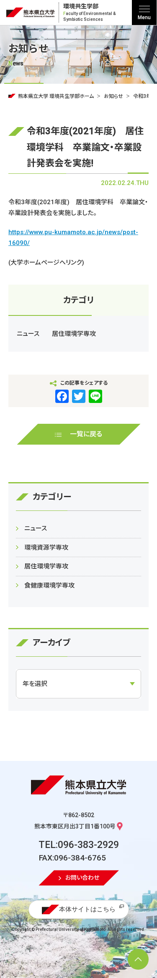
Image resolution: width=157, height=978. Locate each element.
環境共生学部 (89, 12)
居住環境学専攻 (74, 334)
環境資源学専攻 (46, 547)
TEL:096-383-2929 (79, 845)
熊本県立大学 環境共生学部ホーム (56, 96)
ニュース (28, 334)
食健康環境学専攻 (49, 585)
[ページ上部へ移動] (138, 959)
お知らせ (113, 96)
